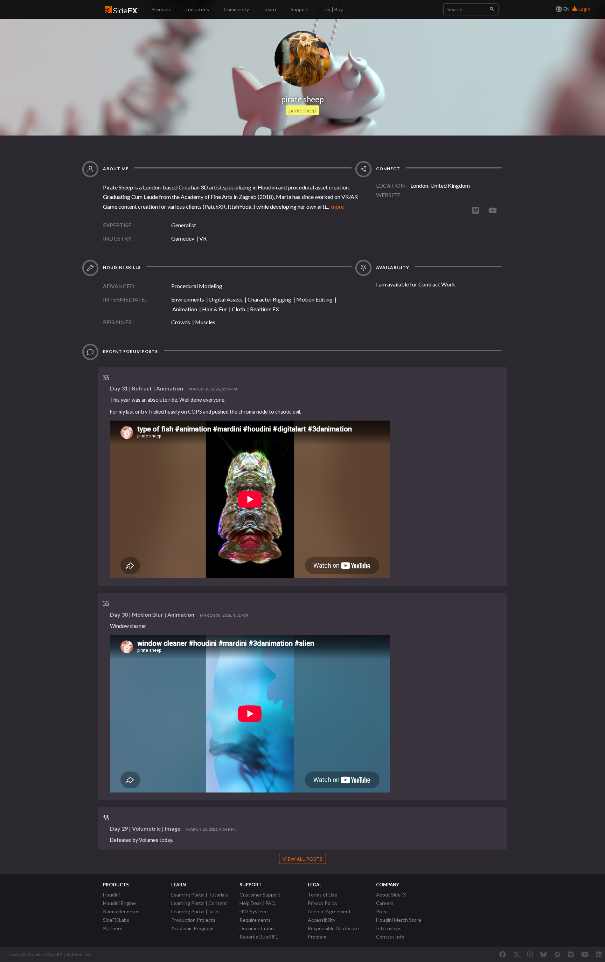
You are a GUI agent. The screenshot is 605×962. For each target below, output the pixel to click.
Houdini (111, 895)
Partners (112, 928)
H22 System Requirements (255, 915)
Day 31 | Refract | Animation (146, 388)
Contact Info (390, 937)
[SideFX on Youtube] (585, 954)
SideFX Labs (116, 920)
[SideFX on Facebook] (502, 954)
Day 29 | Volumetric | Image (145, 828)
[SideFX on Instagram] (530, 954)
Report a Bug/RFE (258, 937)
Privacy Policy (323, 903)
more (336, 206)
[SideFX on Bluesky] (543, 954)
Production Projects (193, 920)
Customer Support (259, 895)
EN (566, 9)
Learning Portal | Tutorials (199, 895)
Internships (389, 928)
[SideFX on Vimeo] (570, 954)
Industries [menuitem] (197, 9)
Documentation (256, 928)
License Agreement (329, 911)
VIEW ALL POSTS (302, 859)
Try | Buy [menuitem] (333, 9)
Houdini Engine (119, 903)
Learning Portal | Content (199, 903)
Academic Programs (193, 928)
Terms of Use (322, 895)
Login (583, 9)
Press (382, 911)
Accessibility (321, 920)
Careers (385, 903)
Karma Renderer (121, 911)
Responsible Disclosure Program (333, 932)
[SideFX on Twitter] (516, 954)
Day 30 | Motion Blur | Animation (152, 614)
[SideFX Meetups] (557, 954)
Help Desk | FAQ (257, 903)
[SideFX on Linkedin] (598, 954)
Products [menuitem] (161, 9)
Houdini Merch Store (398, 920)
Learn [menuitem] (270, 9)
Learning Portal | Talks (195, 911)
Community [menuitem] (236, 9)
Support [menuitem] (299, 9)
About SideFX (391, 895)
